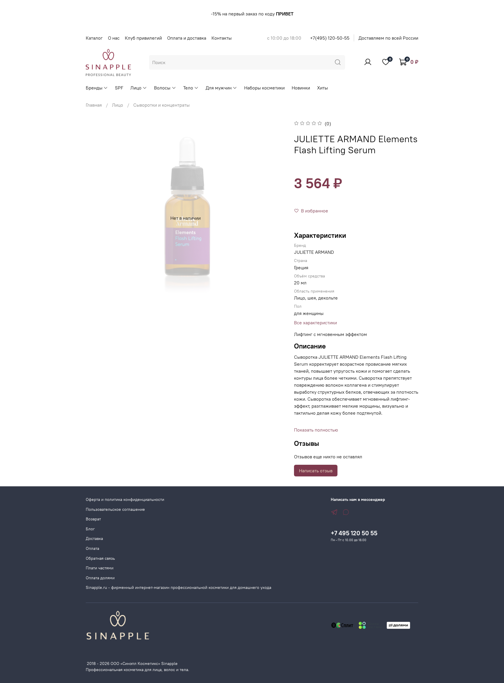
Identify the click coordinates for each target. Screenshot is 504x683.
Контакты (221, 38)
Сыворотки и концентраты (161, 105)
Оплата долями (100, 577)
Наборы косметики (264, 88)
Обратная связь (100, 558)
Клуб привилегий (143, 38)
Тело (188, 88)
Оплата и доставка (186, 38)
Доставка (94, 538)
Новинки (301, 88)
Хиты (322, 88)
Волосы (162, 88)
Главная (94, 105)
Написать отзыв (315, 470)
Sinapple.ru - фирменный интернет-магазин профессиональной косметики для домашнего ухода (178, 587)
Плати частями (99, 568)
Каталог (94, 38)
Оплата (92, 548)
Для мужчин (219, 88)
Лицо (135, 88)
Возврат (93, 519)
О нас (114, 38)
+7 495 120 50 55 (354, 533)
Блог (90, 528)
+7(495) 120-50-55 (329, 38)
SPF (119, 88)
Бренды (94, 88)
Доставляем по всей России (388, 38)
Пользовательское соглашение (115, 509)
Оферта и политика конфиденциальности (125, 499)
